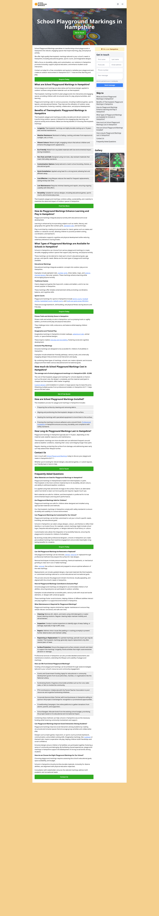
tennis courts (77, 299)
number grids (62, 273)
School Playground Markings (57, 456)
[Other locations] (118, 4)
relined (67, 555)
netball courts (58, 301)
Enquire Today (64, 79)
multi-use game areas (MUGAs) (77, 301)
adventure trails (78, 334)
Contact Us (64, 777)
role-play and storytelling (59, 340)
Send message (110, 85)
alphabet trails (69, 226)
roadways (87, 737)
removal (41, 566)
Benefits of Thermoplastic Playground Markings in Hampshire (109, 103)
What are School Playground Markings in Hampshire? (106, 98)
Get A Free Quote (64, 394)
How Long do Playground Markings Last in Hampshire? (108, 134)
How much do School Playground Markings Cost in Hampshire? (108, 123)
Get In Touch (79, 33)
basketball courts (46, 301)
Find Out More (64, 206)
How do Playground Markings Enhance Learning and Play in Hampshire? (106, 109)
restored (73, 555)
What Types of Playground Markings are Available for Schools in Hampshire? (109, 117)
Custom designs (40, 385)
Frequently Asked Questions (106, 141)
